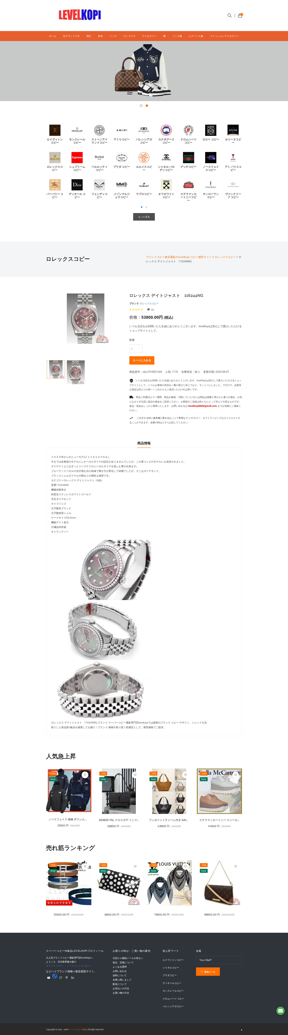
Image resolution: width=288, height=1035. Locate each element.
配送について (120, 984)
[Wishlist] (85, 775)
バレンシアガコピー (173, 1006)
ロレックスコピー (149, 303)
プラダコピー (170, 975)
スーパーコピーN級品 (78, 1029)
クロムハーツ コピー (173, 998)
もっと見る (144, 216)
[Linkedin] (72, 977)
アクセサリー (149, 36)
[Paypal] (48, 977)
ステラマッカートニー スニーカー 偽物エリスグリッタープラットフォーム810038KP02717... (219, 820)
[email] (280, 1011)
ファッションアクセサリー (224, 36)
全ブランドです (71, 36)
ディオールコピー (172, 983)
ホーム (52, 36)
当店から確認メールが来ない (128, 958)
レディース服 (196, 36)
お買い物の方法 (121, 992)
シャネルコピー (171, 967)
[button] (141, 105)
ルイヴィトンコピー (173, 960)
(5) (152, 309)
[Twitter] (60, 977)
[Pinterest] (66, 977)
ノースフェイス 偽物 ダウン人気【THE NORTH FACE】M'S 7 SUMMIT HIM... (68, 819)
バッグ (113, 36)
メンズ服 (177, 36)
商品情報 (144, 443)
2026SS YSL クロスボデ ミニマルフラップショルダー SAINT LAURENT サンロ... (119, 820)
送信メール (209, 971)
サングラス (130, 36)
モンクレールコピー (173, 990)
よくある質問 (120, 966)
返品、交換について (123, 962)
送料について (120, 975)
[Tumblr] (54, 976)
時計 (88, 36)
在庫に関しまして (122, 979)
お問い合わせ (120, 971)
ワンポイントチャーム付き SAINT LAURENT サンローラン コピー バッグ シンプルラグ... (169, 820)
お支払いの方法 (121, 988)
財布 (100, 36)
